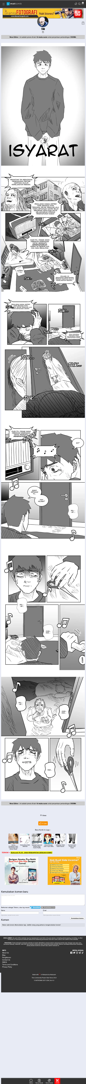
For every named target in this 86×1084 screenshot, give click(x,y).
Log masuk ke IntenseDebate (35, 907)
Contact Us (6, 960)
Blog (3, 955)
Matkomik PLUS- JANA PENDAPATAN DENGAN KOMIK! (31, 853)
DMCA (4, 962)
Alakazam (53, 974)
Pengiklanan (6, 957)
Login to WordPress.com (48, 907)
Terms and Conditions (10, 964)
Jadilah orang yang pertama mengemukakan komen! (44, 925)
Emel (44, 910)
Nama (3, 910)
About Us (5, 953)
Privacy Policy (7, 967)
